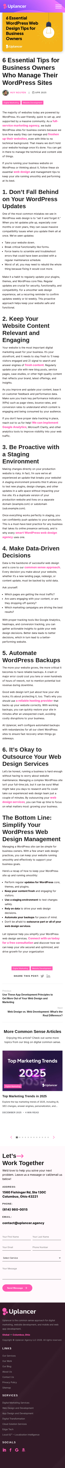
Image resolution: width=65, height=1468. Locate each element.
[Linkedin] (48, 976)
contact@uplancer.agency (23, 1223)
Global (5, 1334)
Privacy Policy (9, 1382)
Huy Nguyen (18, 92)
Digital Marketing (11, 102)
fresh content (34, 365)
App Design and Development (17, 1413)
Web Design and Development (18, 1408)
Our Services (9, 1355)
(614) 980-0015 (15, 1209)
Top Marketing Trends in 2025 (24, 1096)
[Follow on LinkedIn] (6, 1450)
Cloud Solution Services (14, 1424)
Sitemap (6, 1387)
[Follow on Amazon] (26, 1450)
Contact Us (8, 1377)
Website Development (32, 102)
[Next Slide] (54, 1137)
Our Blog (6, 1366)
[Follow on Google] (18, 1450)
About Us (7, 1371)
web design (22, 171)
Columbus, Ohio (21, 1334)
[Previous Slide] (11, 1137)
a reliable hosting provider (34, 700)
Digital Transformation (13, 1418)
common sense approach (42, 567)
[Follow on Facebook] (12, 1450)
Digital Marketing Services (15, 1402)
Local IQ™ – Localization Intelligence (20, 1434)
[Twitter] (42, 976)
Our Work (7, 1361)
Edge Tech (7, 1429)
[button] (17, 1137)
